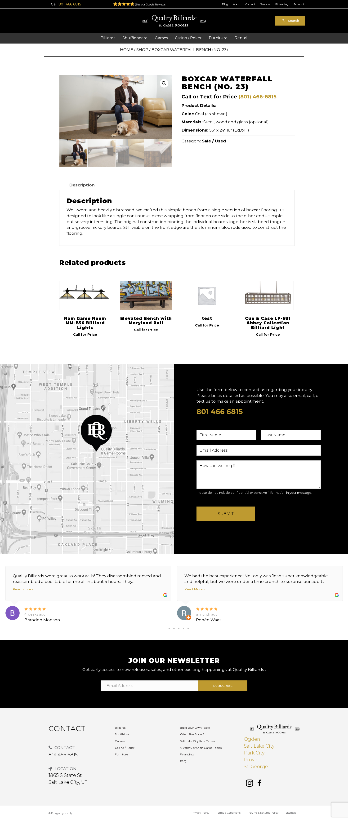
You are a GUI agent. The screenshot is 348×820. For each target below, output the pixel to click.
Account (299, 4)
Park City (254, 753)
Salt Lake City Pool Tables (197, 741)
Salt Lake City (259, 746)
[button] (290, 21)
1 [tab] (169, 628)
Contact (250, 4)
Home (126, 49)
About (237, 4)
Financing (282, 4)
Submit (226, 513)
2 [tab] (174, 628)
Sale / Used (214, 141)
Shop (142, 49)
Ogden (252, 739)
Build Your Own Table (195, 727)
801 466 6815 (69, 4)
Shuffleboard (123, 734)
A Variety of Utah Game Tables (201, 747)
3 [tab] (178, 628)
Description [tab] (82, 185)
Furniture (121, 754)
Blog (225, 4)
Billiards (120, 727)
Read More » (23, 589)
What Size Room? (192, 734)
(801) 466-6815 (257, 96)
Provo (250, 760)
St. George (256, 766)
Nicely (68, 813)
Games (120, 741)
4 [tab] (183, 628)
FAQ (183, 761)
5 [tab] (188, 628)
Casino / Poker (124, 747)
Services (265, 4)
